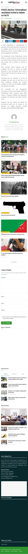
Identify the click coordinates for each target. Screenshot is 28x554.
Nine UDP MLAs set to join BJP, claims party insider (13, 421)
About (2, 551)
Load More (14, 262)
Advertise (7, 551)
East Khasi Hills (13, 6)
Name (3, 296)
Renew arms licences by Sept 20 (8, 215)
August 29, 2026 (5, 158)
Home (2, 6)
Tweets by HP (4, 544)
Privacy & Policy (14, 551)
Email (3, 303)
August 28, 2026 (5, 179)
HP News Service (8, 18)
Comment (3, 277)
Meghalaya (7, 6)
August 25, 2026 (5, 236)
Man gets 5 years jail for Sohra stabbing (9, 196)
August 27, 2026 (5, 198)
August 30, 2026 (6, 423)
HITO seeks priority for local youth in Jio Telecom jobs (12, 234)
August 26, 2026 (5, 217)
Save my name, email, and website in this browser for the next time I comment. (14, 317)
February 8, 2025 (17, 18)
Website (3, 310)
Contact (20, 551)
